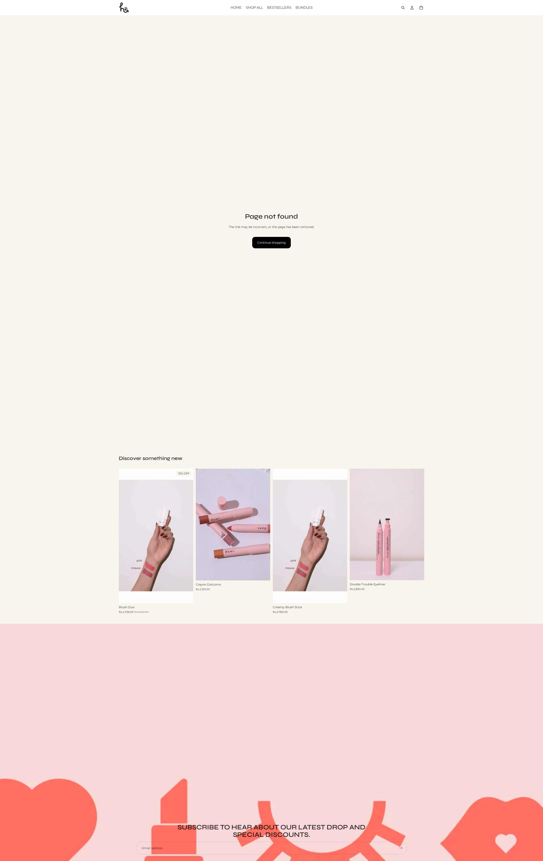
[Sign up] (400, 848)
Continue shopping (271, 243)
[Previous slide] (125, 536)
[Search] (403, 7)
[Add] (186, 597)
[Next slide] (187, 536)
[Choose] (263, 574)
